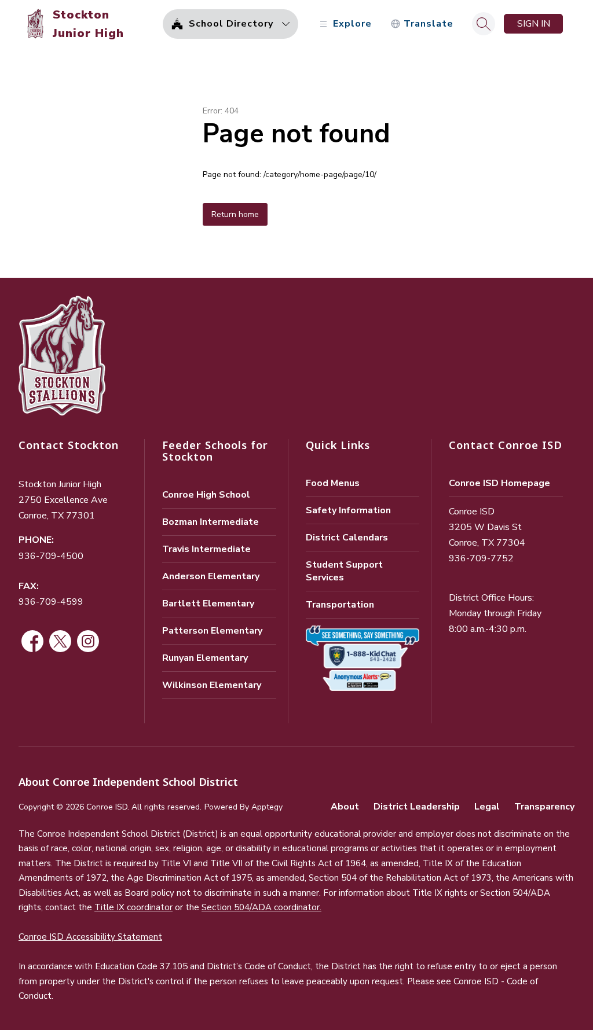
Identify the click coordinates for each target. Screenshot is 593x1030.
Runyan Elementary (205, 658)
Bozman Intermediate (210, 522)
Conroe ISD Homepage (499, 483)
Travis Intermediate (206, 549)
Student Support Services (344, 571)
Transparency (544, 806)
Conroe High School (206, 494)
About (345, 806)
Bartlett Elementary (208, 603)
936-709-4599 (51, 601)
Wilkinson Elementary (211, 685)
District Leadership (417, 806)
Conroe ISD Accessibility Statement (90, 937)
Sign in (533, 23)
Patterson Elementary (212, 630)
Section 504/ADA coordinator (261, 907)
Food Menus (333, 483)
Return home (235, 214)
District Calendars (347, 537)
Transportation (340, 604)
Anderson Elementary (210, 576)
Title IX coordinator (133, 907)
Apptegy (267, 806)
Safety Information (348, 510)
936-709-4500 (51, 556)
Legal (487, 806)
